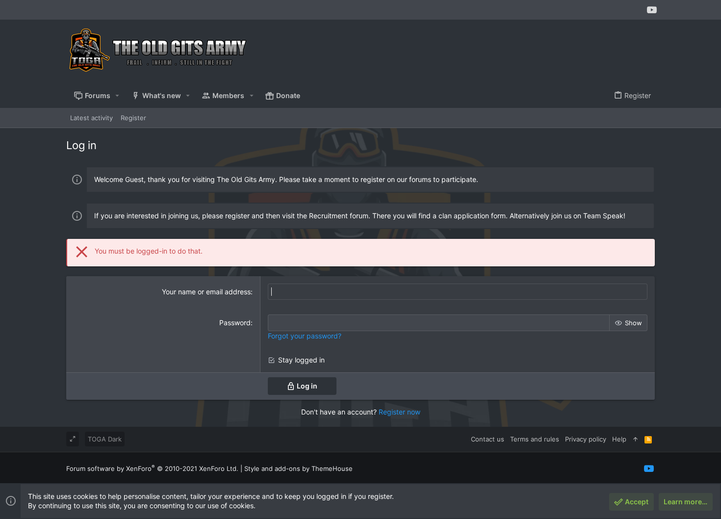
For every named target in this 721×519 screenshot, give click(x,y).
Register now (399, 412)
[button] (117, 95)
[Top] (635, 439)
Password (235, 322)
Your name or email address (206, 291)
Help (619, 439)
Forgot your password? (304, 336)
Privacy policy (585, 439)
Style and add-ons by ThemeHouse (298, 468)
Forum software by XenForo (152, 468)
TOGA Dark (105, 439)
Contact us (487, 439)
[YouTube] (652, 10)
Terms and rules (534, 439)
